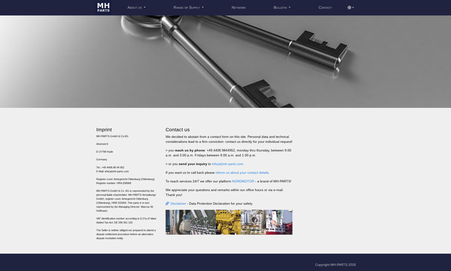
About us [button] (135, 8)
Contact (325, 8)
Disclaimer (178, 203)
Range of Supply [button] (187, 8)
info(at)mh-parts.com (227, 164)
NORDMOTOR (243, 181)
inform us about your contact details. (242, 172)
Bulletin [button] (281, 8)
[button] (351, 7)
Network (239, 8)
